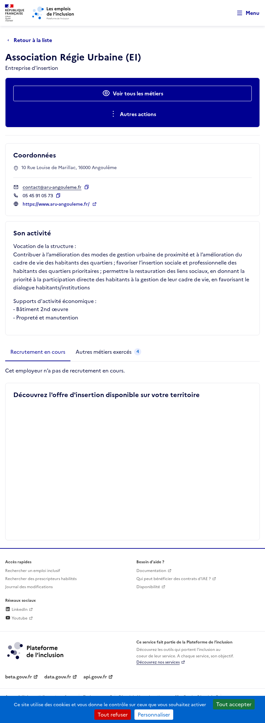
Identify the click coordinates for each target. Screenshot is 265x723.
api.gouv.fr (95, 677)
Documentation (151, 571)
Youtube (19, 618)
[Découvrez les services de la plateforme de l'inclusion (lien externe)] (36, 650)
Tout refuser (113, 714)
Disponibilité (148, 587)
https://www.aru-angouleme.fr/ (57, 204)
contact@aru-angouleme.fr (52, 187)
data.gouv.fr (57, 677)
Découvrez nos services (158, 662)
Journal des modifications (29, 587)
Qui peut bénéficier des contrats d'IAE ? (173, 579)
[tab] (37, 352)
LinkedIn (19, 609)
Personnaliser (154, 714)
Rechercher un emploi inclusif (32, 571)
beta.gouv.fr (18, 677)
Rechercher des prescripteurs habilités (41, 579)
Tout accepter (233, 704)
